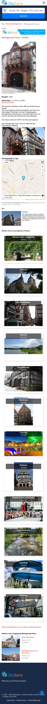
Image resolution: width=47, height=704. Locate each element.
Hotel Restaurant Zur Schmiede (30, 652)
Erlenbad (23, 563)
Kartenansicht (7, 102)
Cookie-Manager (34, 700)
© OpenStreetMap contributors (29, 195)
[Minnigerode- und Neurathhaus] (23, 141)
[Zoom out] (42, 170)
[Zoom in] (42, 166)
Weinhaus (23, 400)
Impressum (11, 700)
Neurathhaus (23, 367)
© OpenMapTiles (10, 195)
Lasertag (23, 433)
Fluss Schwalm (23, 530)
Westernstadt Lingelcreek (23, 237)
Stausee (23, 335)
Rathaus (23, 465)
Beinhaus (23, 596)
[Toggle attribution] (42, 195)
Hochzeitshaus (23, 302)
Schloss (23, 270)
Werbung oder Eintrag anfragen (14, 681)
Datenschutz (21, 700)
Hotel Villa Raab (28, 637)
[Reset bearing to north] (42, 173)
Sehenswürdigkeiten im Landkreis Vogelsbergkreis (21, 627)
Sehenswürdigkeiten (14, 24)
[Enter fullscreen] (42, 162)
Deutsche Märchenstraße (23, 498)
